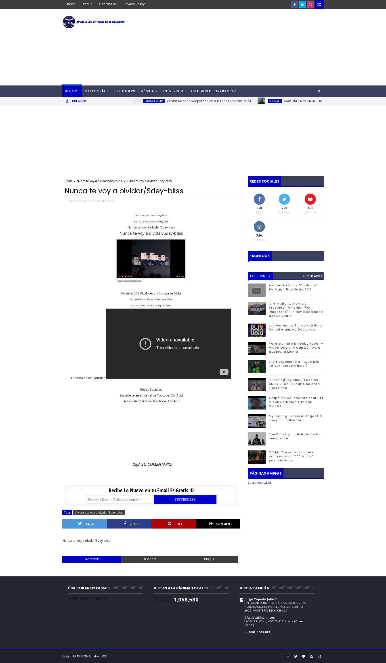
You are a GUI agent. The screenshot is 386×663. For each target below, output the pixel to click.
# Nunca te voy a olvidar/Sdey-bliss (99, 512)
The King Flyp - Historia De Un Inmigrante (295, 436)
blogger (150, 559)
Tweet (91, 524)
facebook (92, 559)
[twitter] (302, 4)
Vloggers (125, 91)
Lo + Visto (260, 276)
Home (70, 4)
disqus (209, 559)
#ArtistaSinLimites (259, 617)
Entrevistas (174, 91)
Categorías (96, 91)
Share (134, 524)
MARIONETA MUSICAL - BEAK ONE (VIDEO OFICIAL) (310, 101)
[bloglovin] (303, 656)
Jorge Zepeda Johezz (261, 599)
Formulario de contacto (311, 276)
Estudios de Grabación (213, 91)
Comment (224, 524)
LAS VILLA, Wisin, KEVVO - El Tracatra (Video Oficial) (273, 623)
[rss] (311, 656)
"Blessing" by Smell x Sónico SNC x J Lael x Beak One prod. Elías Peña (295, 384)
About (87, 4)
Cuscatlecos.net (257, 632)
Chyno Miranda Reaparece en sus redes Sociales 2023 (197, 101)
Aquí (179, 395)
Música (147, 91)
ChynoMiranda (142, 100)
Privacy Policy (134, 4)
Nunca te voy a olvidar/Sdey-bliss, (92, 201)
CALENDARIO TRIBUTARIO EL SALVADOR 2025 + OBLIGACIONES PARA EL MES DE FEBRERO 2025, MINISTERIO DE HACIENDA (275, 607)
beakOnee (263, 100)
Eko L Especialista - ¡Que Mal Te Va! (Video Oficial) (294, 364)
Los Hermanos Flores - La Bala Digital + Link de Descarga (295, 327)
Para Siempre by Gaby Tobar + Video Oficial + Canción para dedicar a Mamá (296, 347)
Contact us (108, 4)
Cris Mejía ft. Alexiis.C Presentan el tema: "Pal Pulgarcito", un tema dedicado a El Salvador (296, 309)
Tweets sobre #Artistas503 (87, 598)
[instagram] (310, 4)
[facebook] (294, 4)
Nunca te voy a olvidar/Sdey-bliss (99, 181)
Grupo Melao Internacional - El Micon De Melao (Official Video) (296, 402)
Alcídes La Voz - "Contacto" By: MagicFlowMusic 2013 (293, 287)
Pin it (179, 524)
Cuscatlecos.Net (259, 482)
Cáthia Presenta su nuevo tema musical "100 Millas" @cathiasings (291, 456)
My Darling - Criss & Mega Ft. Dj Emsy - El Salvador (296, 418)
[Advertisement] (242, 47)
